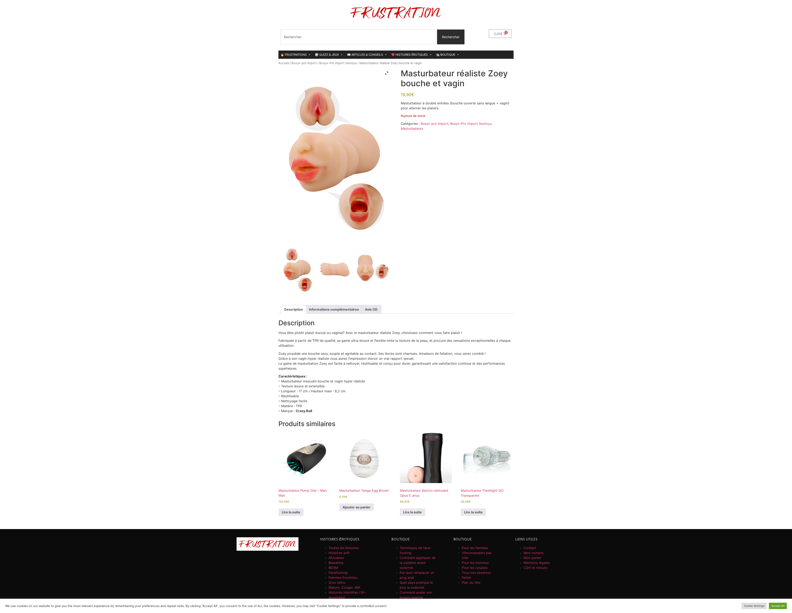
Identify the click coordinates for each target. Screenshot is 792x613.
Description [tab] (293, 309)
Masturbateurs (412, 128)
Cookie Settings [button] (754, 605)
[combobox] (357, 36)
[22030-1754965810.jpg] (297, 268)
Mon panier (532, 558)
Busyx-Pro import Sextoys (338, 63)
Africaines (336, 558)
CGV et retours (535, 568)
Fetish (466, 577)
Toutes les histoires (344, 548)
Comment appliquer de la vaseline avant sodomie (418, 563)
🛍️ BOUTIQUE (445, 54)
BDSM (333, 568)
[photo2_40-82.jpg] (335, 268)
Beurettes (336, 563)
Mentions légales (537, 563)
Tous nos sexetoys (476, 573)
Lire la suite (291, 512)
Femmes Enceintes (343, 577)
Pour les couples (475, 568)
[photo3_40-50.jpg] (372, 268)
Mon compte (533, 553)
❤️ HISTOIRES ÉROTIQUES (409, 54)
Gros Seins (337, 582)
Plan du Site (471, 582)
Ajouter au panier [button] (357, 507)
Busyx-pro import (304, 63)
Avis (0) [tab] (371, 309)
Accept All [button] (777, 605)
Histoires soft (339, 553)
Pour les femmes (475, 548)
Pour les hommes (475, 563)
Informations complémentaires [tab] (334, 309)
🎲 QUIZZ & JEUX (327, 54)
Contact (530, 548)
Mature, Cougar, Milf (344, 587)
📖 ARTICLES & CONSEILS (365, 54)
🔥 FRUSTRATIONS (293, 54)
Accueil (283, 63)
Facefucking (338, 573)
